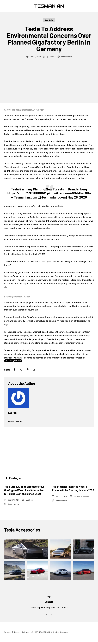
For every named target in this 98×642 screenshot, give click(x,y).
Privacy (25, 632)
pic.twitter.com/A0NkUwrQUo (69, 193)
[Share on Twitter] (20, 369)
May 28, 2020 (77, 197)
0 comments (66, 56)
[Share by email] (34, 369)
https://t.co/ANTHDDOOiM (26, 193)
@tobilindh (17, 296)
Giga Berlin (49, 20)
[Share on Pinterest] (27, 369)
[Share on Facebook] (14, 369)
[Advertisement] (49, 83)
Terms (17, 632)
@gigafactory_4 (27, 109)
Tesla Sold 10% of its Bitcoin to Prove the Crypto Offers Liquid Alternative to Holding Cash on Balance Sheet (24, 490)
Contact (7, 632)
